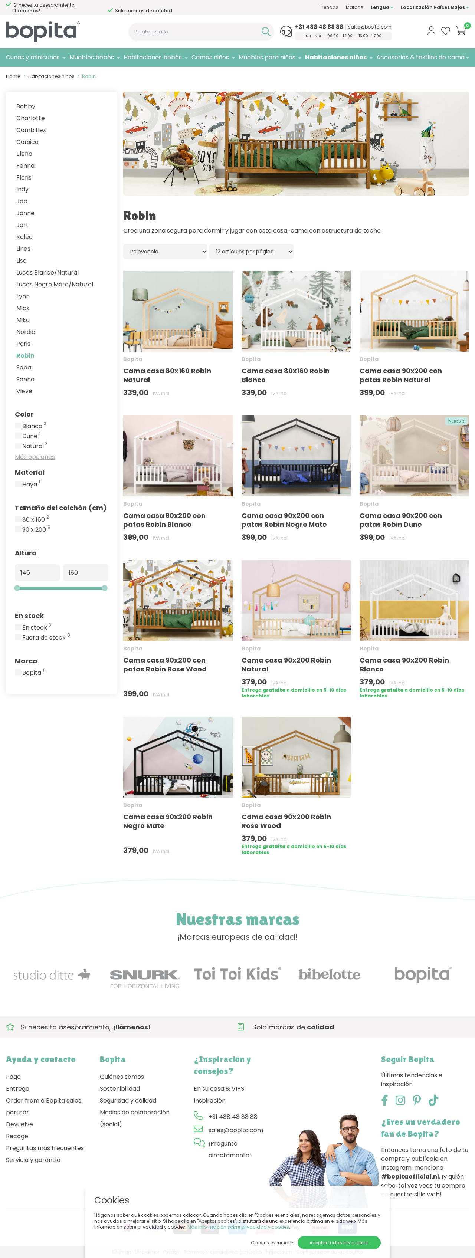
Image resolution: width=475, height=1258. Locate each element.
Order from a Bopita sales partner (43, 1106)
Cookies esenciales (273, 1242)
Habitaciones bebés (153, 57)
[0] (461, 30)
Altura (26, 553)
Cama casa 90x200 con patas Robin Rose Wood (165, 665)
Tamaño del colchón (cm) (61, 507)
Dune (31, 436)
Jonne (25, 213)
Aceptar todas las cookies (339, 1242)
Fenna (25, 165)
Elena (24, 154)
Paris (23, 343)
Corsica (27, 142)
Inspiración (210, 1100)
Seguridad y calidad (128, 1100)
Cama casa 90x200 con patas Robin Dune (401, 520)
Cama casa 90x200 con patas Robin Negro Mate (284, 520)
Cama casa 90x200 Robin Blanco (404, 665)
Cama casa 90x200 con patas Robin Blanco (164, 520)
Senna (25, 379)
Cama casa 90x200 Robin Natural (286, 665)
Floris (24, 177)
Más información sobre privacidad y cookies (238, 1227)
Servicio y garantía (33, 1160)
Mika (23, 320)
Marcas (354, 7)
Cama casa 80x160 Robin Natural (167, 375)
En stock (29, 615)
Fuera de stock (46, 637)
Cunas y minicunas (33, 57)
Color (24, 414)
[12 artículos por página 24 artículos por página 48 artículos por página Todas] (251, 251)
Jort (22, 225)
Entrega (17, 1088)
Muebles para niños (267, 57)
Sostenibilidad (120, 1088)
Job (21, 201)
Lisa (21, 260)
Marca (26, 661)
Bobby (25, 106)
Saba (23, 367)
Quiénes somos (122, 1077)
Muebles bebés (91, 57)
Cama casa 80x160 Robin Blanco (286, 375)
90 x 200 (36, 529)
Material (30, 472)
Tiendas (329, 7)
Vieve (24, 391)
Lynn (23, 296)
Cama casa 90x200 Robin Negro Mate (168, 821)
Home (13, 76)
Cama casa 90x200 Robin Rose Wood (286, 821)
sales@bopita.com (370, 27)
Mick (23, 308)
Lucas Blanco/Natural (47, 272)
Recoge (17, 1136)
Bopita (34, 673)
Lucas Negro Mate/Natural (54, 284)
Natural (35, 446)
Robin (25, 355)
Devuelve (19, 1124)
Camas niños (210, 57)
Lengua (380, 7)
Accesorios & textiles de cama (420, 57)
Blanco (34, 426)
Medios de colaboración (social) (135, 1118)
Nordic (25, 332)
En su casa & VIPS (219, 1088)
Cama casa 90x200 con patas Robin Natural (401, 375)
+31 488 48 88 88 (319, 27)
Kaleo (24, 237)
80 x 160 (35, 519)
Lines (23, 248)
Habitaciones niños (336, 57)
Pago (13, 1077)
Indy (22, 189)
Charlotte (30, 118)
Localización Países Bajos (433, 7)
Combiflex (31, 130)
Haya (32, 484)
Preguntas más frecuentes (45, 1148)
